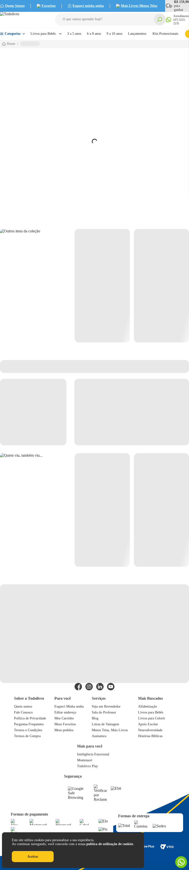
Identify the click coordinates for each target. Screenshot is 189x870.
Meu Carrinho (64, 718)
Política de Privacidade (30, 718)
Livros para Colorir (151, 718)
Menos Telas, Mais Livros (110, 730)
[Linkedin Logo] (100, 686)
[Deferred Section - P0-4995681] (132, 285)
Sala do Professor (104, 712)
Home (11, 44)
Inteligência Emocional (93, 754)
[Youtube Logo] (110, 686)
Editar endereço (65, 712)
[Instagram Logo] (89, 686)
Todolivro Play (87, 766)
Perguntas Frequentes (29, 724)
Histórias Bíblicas (150, 736)
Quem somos (23, 706)
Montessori (84, 760)
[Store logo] (22, 20)
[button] (110, 19)
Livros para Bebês (150, 712)
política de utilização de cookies (109, 844)
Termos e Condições (28, 730)
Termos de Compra (27, 736)
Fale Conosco (23, 712)
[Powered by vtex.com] (166, 846)
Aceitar (32, 856)
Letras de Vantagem (105, 724)
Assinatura (99, 736)
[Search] (160, 19)
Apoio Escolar (148, 724)
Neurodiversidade (150, 730)
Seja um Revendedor (106, 706)
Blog (95, 718)
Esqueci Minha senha (69, 706)
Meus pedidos (63, 730)
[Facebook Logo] (78, 686)
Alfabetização (147, 706)
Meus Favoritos (65, 724)
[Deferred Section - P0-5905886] (132, 510)
